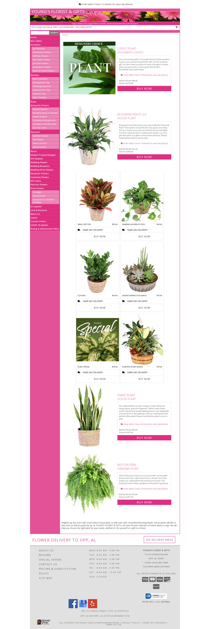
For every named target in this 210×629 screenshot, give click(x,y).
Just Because (39, 48)
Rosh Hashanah (40, 79)
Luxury (34, 217)
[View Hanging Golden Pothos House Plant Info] (142, 197)
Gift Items (36, 181)
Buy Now (144, 88)
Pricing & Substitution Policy (45, 228)
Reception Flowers (40, 173)
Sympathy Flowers (40, 105)
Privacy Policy (131, 622)
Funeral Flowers (40, 109)
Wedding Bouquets (40, 166)
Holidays (35, 75)
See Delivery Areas (159, 539)
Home (33, 37)
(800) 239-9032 (86, 27)
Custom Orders (38, 221)
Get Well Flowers (40, 63)
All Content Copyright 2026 (76, 622)
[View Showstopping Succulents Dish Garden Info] (142, 268)
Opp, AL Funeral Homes (94, 611)
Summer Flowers (41, 135)
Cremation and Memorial (44, 124)
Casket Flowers (40, 116)
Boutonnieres (39, 195)
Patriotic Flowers (39, 184)
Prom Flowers (37, 188)
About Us (35, 214)
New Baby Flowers (41, 59)
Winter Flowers (40, 143)
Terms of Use (114, 624)
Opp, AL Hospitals (119, 611)
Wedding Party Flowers (42, 169)
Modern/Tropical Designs (43, 155)
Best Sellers (36, 41)
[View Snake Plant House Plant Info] (89, 415)
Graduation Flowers (42, 67)
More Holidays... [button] (40, 97)
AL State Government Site (115, 616)
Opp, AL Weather (89, 616)
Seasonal (35, 132)
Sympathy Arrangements (44, 120)
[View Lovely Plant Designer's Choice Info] (89, 68)
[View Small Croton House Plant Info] (97, 197)
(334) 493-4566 (68, 27)
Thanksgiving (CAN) (42, 86)
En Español (36, 206)
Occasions (36, 44)
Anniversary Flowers (42, 52)
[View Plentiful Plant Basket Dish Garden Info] (142, 339)
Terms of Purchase (154, 622)
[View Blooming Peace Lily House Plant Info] (89, 135)
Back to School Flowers (44, 70)
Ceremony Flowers (40, 177)
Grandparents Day (41, 82)
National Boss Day (41, 90)
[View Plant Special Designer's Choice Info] (97, 339)
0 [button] (178, 27)
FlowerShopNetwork (107, 622)
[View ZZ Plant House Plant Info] (97, 268)
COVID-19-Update (39, 225)
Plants (34, 151)
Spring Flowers (39, 147)
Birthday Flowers (40, 56)
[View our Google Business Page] (82, 607)
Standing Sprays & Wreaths (45, 113)
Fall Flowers (38, 139)
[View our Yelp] (92, 607)
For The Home (39, 127)
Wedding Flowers (39, 162)
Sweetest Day (39, 93)
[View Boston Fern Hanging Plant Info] (89, 483)
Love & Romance (39, 210)
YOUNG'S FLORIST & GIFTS (58, 11)
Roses (33, 101)
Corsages (37, 192)
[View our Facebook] (73, 607)
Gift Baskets (37, 158)
